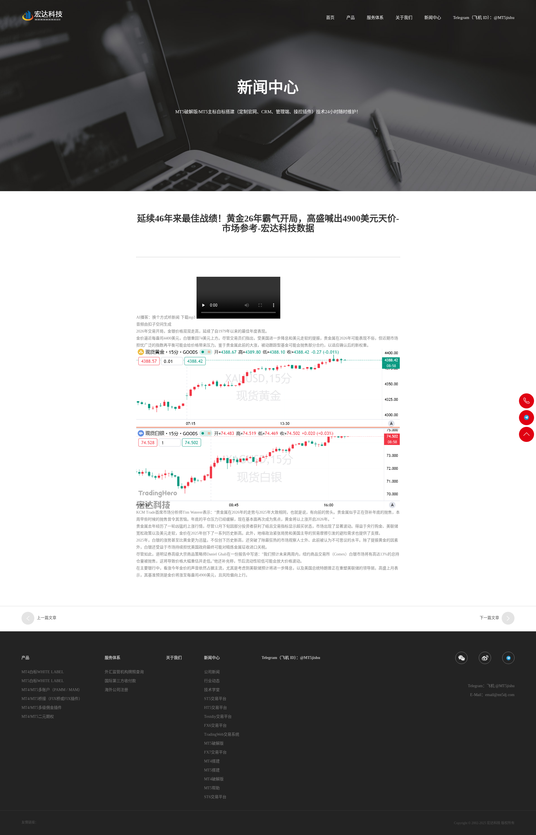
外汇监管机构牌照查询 (124, 672)
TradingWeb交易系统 (221, 734)
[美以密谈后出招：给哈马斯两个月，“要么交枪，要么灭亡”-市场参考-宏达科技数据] (27, 618)
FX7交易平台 (215, 752)
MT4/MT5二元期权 (37, 716)
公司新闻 (212, 672)
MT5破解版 (214, 743)
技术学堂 (212, 690)
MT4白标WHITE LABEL (42, 672)
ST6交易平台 (215, 797)
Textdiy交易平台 (218, 716)
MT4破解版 (214, 779)
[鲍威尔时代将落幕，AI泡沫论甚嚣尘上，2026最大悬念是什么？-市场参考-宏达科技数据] (508, 618)
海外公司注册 (116, 690)
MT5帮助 (212, 788)
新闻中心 (432, 17)
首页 (330, 17)
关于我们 (404, 17)
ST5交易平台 (215, 699)
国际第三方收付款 (120, 681)
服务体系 (375, 17)
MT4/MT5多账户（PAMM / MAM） (51, 690)
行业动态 (212, 681)
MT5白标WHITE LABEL (42, 681)
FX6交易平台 (215, 725)
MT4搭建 (212, 761)
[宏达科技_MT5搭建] (41, 15)
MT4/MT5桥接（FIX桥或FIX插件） (51, 699)
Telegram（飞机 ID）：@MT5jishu (484, 17)
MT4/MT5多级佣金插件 (41, 708)
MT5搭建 (212, 770)
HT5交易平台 (215, 708)
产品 (350, 17)
